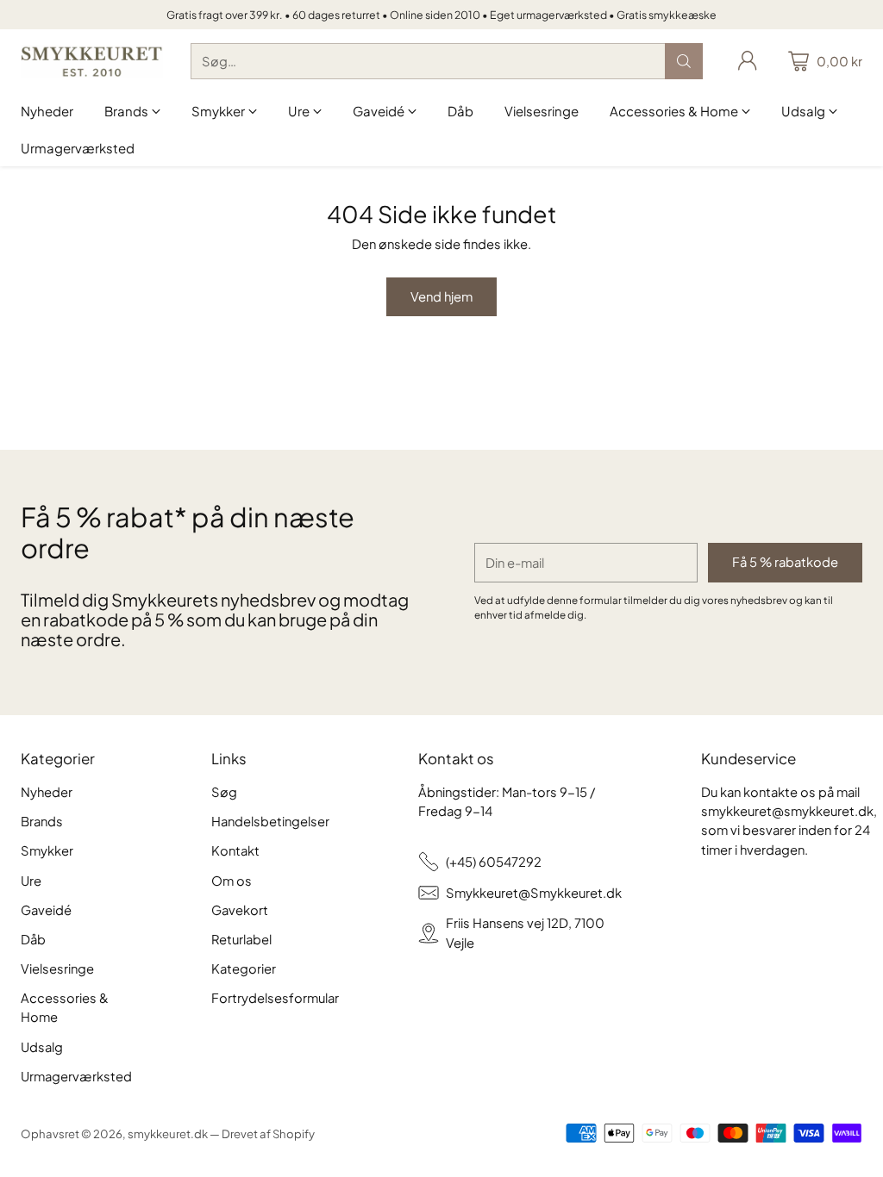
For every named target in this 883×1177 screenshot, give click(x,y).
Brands (42, 821)
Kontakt (235, 850)
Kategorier (243, 968)
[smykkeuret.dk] (92, 61)
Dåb (33, 939)
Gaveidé (46, 910)
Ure (31, 880)
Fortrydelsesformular (275, 998)
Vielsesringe (57, 968)
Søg (224, 792)
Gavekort (239, 910)
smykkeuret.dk (168, 1133)
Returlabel (241, 939)
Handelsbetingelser (270, 821)
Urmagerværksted (76, 1076)
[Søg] (684, 61)
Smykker (47, 850)
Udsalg (42, 1047)
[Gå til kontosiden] (747, 61)
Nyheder (46, 792)
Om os (231, 880)
